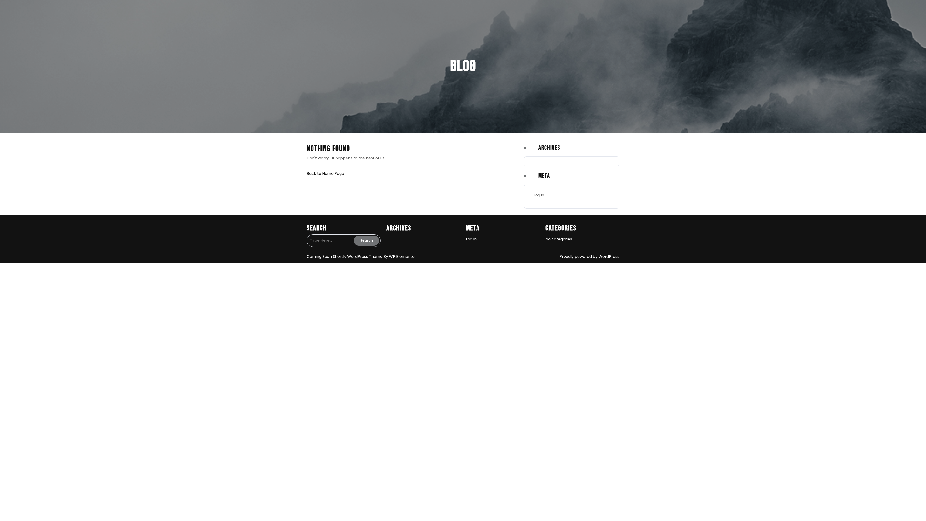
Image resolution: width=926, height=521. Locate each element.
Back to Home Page (325, 173)
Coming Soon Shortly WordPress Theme (345, 256)
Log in (539, 195)
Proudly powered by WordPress (589, 256)
